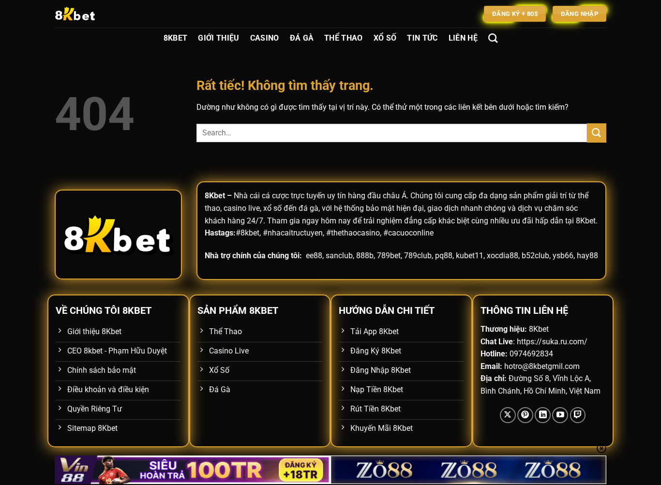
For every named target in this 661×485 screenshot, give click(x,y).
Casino (264, 38)
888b (365, 255)
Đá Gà (302, 38)
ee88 (314, 255)
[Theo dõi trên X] (508, 415)
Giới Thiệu (218, 38)
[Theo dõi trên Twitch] (578, 415)
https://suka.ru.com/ (552, 341)
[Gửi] (596, 132)
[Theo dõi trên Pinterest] (525, 415)
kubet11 (469, 255)
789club (418, 255)
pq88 (443, 255)
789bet (389, 255)
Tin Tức (422, 38)
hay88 (587, 255)
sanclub (339, 255)
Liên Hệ (463, 38)
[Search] (492, 38)
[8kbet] (103, 14)
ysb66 (563, 255)
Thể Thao (343, 38)
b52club (535, 255)
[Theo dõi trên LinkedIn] (543, 415)
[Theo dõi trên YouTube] (560, 415)
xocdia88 (502, 255)
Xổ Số (385, 38)
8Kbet (176, 38)
